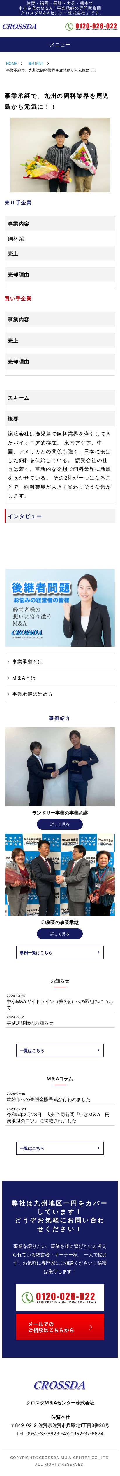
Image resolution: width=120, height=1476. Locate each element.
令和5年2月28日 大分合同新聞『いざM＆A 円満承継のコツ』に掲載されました (58, 1115)
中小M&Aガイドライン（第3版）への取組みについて (60, 1002)
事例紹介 (35, 63)
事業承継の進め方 (32, 694)
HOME (11, 63)
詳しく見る (59, 824)
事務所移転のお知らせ (30, 1020)
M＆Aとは (24, 678)
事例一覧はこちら (36, 952)
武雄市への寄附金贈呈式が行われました (49, 1097)
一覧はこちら (32, 1050)
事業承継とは (27, 661)
